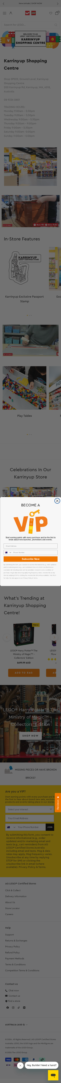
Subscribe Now (30, 559)
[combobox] (8, 552)
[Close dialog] (57, 500)
